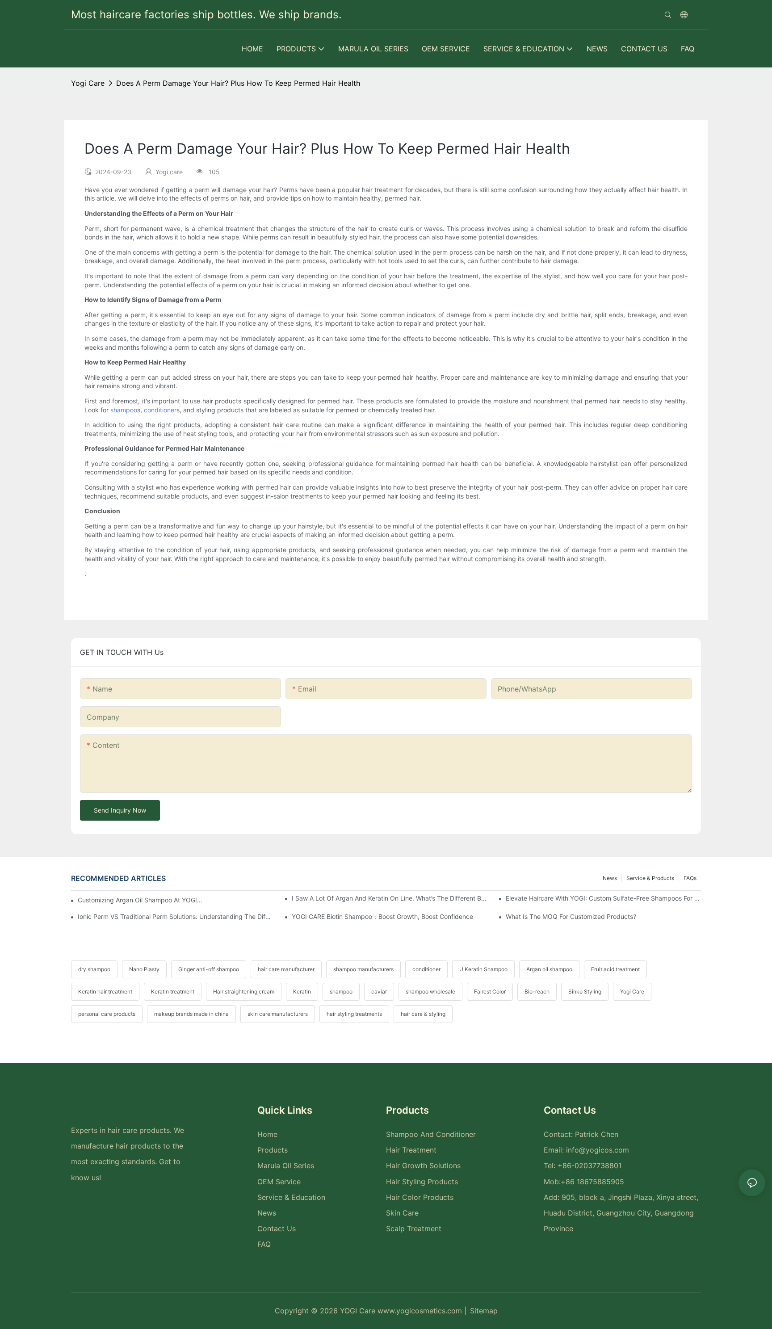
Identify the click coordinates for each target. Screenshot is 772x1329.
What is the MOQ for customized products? (571, 916)
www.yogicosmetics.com (421, 1310)
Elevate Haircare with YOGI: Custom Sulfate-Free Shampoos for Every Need (603, 898)
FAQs (690, 878)
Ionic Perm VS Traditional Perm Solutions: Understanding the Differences (175, 916)
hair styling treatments (354, 1013)
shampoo (123, 410)
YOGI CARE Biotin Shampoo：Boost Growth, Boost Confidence (382, 916)
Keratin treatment (172, 991)
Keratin (302, 991)
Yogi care (88, 83)
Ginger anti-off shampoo (208, 969)
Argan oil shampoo (549, 969)
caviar (379, 991)
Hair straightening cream (243, 991)
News (610, 878)
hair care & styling (423, 1013)
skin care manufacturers (278, 1013)
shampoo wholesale (430, 991)
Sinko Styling (584, 991)
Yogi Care (632, 991)
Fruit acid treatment (615, 969)
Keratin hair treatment (105, 991)
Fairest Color (490, 991)
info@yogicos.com (597, 1149)
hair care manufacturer (286, 969)
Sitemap (484, 1310)
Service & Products (650, 878)
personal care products (106, 1013)
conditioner (160, 410)
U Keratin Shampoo (483, 969)
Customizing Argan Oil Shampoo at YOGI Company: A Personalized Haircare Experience (140, 900)
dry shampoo (94, 969)
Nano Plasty (144, 969)
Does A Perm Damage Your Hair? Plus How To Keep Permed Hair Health (238, 83)
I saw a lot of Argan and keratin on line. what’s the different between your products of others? (389, 898)
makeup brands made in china (191, 1013)
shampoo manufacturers (363, 969)
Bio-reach (537, 991)
